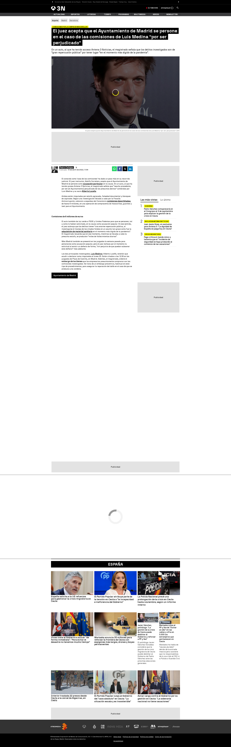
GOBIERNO (149, 206)
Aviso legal (117, 737)
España (115, 564)
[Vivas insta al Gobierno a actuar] (72, 624)
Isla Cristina (132, 2)
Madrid (64, 20)
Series (156, 14)
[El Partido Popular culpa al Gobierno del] (115, 682)
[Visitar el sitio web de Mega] (119, 726)
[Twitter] (76, 167)
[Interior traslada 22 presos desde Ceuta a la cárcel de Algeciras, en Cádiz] (72, 682)
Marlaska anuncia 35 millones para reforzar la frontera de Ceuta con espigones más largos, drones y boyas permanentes (114, 640)
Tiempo (107, 14)
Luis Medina (96, 254)
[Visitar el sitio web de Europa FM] (144, 726)
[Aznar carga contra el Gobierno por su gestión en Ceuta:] (159, 682)
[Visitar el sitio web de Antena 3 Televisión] (86, 726)
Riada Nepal (113, 2)
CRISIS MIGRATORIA (153, 234)
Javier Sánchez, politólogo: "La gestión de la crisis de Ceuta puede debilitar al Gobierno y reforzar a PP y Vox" (147, 632)
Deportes (75, 14)
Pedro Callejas (66, 167)
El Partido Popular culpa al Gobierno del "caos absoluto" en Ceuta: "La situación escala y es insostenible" (113, 699)
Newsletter (172, 14)
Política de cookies (147, 737)
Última (153, 8)
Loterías (91, 14)
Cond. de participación (163, 737)
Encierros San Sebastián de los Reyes (68, 2)
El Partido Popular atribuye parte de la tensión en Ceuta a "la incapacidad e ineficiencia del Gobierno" (114, 599)
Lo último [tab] (165, 200)
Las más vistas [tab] (148, 200)
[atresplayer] (167, 8)
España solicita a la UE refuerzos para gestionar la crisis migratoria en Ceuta (71, 598)
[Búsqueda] (177, 8)
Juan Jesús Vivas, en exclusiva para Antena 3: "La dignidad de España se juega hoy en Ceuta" (158, 226)
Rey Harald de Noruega (100, 2)
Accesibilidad (118, 741)
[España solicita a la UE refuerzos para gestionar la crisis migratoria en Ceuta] (72, 583)
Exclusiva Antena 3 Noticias (157, 221)
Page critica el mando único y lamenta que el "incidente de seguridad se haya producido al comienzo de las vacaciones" (158, 240)
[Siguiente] (178, 2)
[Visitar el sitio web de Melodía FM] (153, 726)
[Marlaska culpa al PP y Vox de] (169, 618)
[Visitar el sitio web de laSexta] (94, 726)
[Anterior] (52, 2)
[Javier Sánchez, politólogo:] (148, 618)
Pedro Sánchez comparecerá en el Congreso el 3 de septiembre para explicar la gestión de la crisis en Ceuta (158, 212)
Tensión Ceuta (87, 2)
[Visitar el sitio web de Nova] (111, 726)
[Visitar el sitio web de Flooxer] (176, 726)
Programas (123, 14)
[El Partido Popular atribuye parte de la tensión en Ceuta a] (115, 583)
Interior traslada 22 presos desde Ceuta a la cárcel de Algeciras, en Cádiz (69, 698)
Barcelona (74, 20)
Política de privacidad (131, 737)
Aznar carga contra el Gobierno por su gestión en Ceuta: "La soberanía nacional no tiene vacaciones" (158, 699)
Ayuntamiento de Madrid (64, 275)
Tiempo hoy (123, 2)
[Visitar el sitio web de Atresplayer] (165, 726)
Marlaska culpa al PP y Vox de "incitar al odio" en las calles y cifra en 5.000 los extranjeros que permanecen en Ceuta (167, 633)
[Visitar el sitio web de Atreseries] (128, 726)
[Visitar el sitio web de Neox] (102, 726)
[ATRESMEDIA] (59, 726)
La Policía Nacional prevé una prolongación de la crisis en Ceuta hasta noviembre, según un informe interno (157, 600)
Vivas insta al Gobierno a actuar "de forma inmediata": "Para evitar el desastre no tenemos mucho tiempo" (70, 639)
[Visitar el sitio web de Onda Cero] (136, 726)
